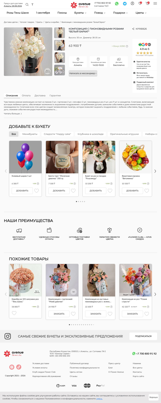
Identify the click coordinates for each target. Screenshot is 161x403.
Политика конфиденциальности (84, 367)
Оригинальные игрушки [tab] (124, 134)
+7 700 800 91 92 (102, 3)
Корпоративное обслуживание (46, 376)
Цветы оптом (76, 372)
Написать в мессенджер (82, 73)
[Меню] (155, 3)
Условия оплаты (39, 367)
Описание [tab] (12, 95)
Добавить (22, 190)
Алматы (13, 6)
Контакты (137, 372)
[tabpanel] (80, 109)
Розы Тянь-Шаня (18, 12)
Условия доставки (40, 363)
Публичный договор (79, 363)
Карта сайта (138, 376)
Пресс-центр (114, 363)
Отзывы (73, 376)
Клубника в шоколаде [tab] (91, 134)
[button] (76, 201)
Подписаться (143, 336)
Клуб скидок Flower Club (43, 372)
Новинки (137, 363)
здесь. (99, 398)
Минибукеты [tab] (29, 134)
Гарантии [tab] (55, 95)
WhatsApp (149, 77)
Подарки (119, 12)
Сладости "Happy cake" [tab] (57, 134)
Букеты (79, 12)
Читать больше (12, 113)
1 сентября (43, 12)
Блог (110, 367)
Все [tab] (14, 134)
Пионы (62, 12)
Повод (98, 12)
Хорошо (153, 397)
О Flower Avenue (116, 372)
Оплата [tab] (26, 95)
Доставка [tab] (40, 95)
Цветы (140, 12)
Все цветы (137, 367)
